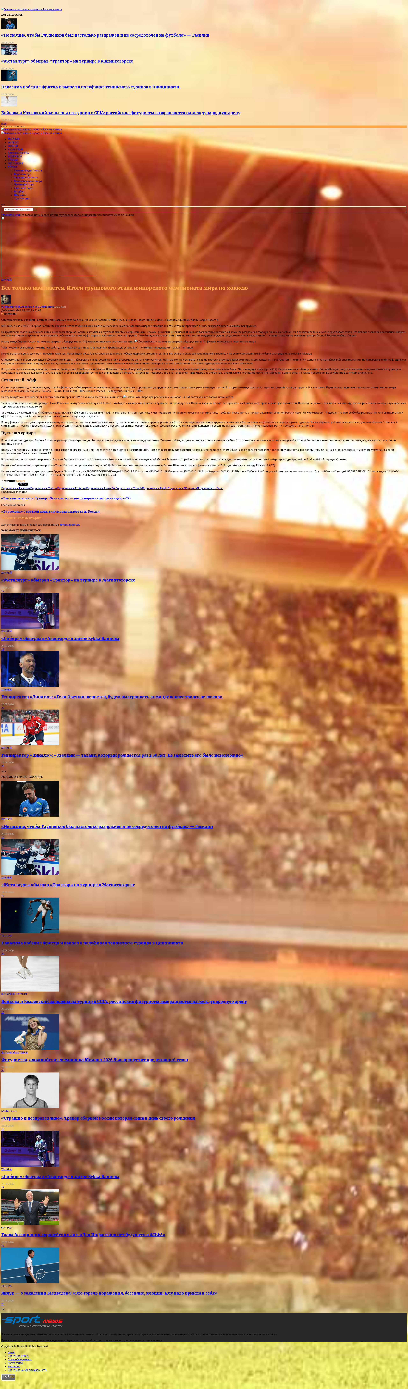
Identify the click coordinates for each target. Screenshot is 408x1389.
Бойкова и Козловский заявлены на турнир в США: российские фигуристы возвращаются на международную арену (120, 112)
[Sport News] (31, 9)
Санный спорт (23, 188)
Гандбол (19, 191)
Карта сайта (15, 1363)
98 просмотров (10, 307)
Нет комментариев (41, 307)
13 (2, 1304)
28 (2, 766)
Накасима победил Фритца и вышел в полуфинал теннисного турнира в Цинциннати (90, 87)
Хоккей (13, 146)
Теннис (13, 160)
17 (2, 591)
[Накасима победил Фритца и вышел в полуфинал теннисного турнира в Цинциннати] (9, 79)
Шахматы (20, 195)
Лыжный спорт (24, 184)
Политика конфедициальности (27, 1370)
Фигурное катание (26, 177)
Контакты (14, 1366)
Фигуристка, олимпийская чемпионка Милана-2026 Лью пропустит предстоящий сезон (94, 1059)
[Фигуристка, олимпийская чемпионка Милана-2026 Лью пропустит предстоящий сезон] (30, 1049)
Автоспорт (15, 163)
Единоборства (18, 153)
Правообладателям (20, 1359)
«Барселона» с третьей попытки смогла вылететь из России (50, 511)
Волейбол (15, 156)
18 (2, 649)
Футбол (13, 142)
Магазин (14, 139)
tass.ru (20, 480)
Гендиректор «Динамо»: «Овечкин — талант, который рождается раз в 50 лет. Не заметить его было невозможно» (122, 755)
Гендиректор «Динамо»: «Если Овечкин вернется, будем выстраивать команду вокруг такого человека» (111, 696)
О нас (11, 1352)
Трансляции (22, 198)
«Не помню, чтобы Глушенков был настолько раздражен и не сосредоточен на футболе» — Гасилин (105, 35)
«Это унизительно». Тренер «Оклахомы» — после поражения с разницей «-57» (66, 498)
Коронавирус (22, 174)
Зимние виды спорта (28, 170)
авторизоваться (69, 524)
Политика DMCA (18, 1356)
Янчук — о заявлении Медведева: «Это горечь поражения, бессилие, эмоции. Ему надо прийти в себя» (109, 1293)
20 (2, 954)
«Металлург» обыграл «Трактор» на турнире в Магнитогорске (67, 61)
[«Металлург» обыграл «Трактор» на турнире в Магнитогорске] (9, 54)
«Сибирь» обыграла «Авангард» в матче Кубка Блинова (60, 638)
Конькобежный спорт (28, 181)
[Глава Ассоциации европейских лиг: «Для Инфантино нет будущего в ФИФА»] (30, 1224)
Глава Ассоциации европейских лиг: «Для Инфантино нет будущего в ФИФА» (83, 1234)
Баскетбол (15, 149)
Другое (13, 167)
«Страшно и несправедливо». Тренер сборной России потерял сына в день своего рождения (98, 1118)
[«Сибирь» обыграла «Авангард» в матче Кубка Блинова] (30, 627)
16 (2, 1129)
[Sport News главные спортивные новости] (33, 1328)
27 (2, 708)
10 (2, 837)
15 (2, 1245)
